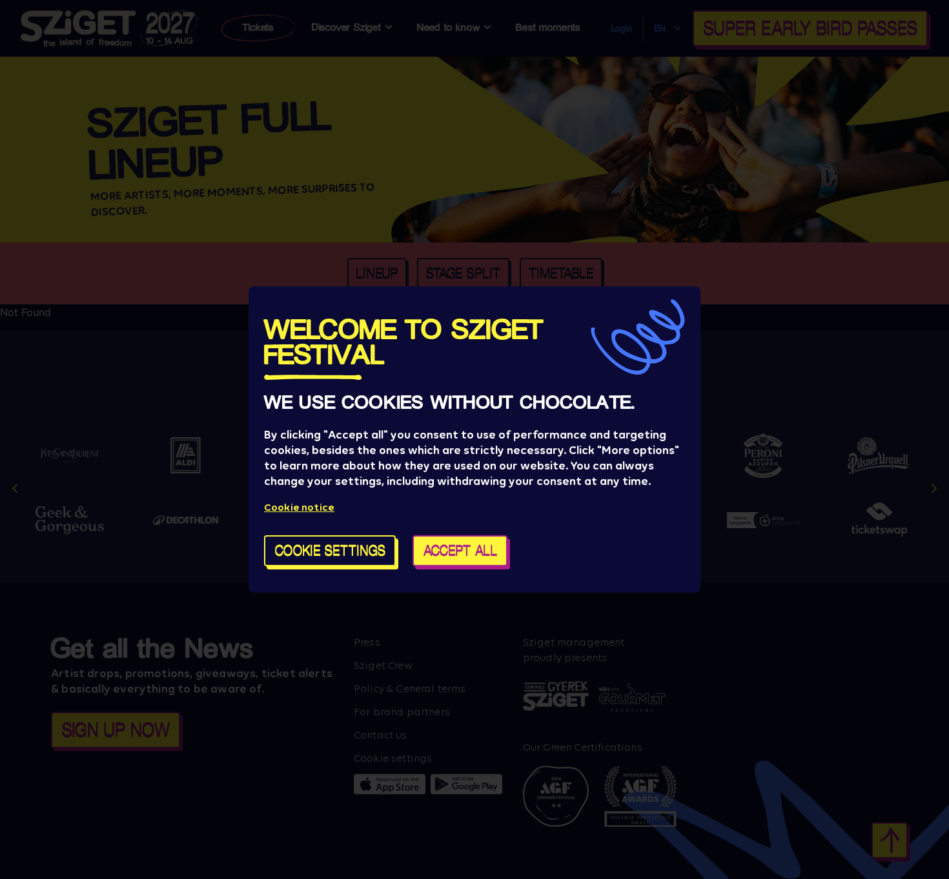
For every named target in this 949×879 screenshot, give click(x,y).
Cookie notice (299, 507)
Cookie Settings (330, 550)
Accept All (460, 550)
